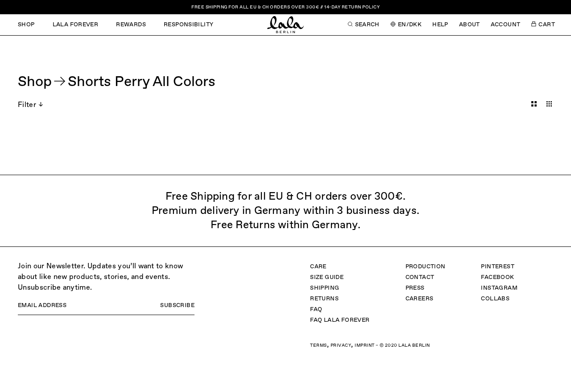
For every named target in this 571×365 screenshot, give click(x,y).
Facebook (497, 277)
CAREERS (419, 299)
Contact (419, 277)
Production (425, 267)
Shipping (324, 288)
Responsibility (188, 25)
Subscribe (177, 305)
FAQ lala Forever (339, 320)
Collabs (495, 299)
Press (415, 288)
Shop (26, 25)
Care (318, 267)
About (469, 25)
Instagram (499, 288)
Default (534, 104)
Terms (318, 345)
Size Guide (326, 277)
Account (506, 25)
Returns (324, 299)
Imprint (365, 345)
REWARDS (131, 25)
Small (549, 104)
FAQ (316, 309)
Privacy (341, 345)
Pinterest (497, 267)
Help (440, 25)
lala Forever (76, 25)
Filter (27, 105)
